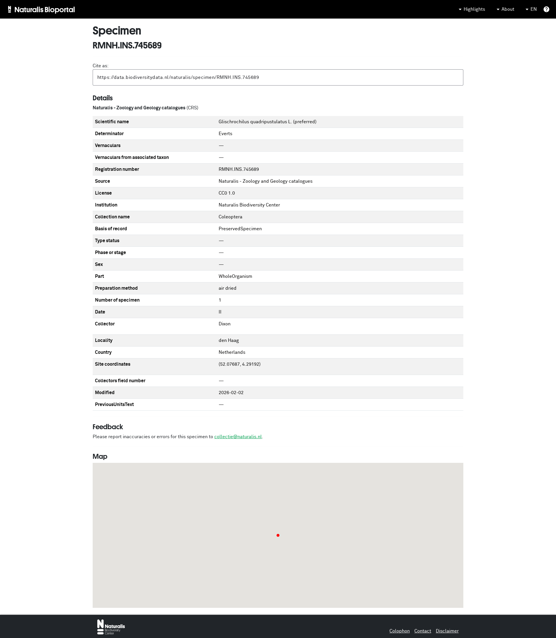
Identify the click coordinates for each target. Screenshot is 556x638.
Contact (422, 631)
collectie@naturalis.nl (238, 436)
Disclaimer (447, 631)
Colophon (399, 631)
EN (534, 9)
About (508, 9)
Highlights (474, 9)
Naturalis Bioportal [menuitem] (44, 9)
